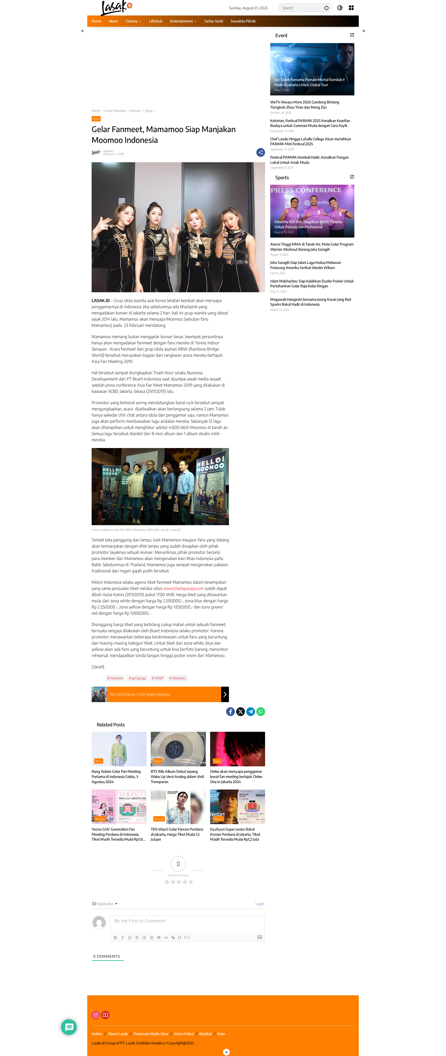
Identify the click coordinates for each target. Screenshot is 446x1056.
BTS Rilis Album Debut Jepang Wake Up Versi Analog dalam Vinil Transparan (177, 776)
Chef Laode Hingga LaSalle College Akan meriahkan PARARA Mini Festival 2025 (310, 141)
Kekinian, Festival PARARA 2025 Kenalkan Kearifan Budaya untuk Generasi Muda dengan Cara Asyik (310, 123)
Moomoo (178, 678)
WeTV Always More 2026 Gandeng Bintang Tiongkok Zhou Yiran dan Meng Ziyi (304, 104)
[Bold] (115, 938)
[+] (187, 937)
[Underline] (129, 938)
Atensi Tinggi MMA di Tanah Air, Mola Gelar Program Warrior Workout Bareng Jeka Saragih (312, 246)
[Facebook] (230, 711)
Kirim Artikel (184, 1033)
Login (259, 903)
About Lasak (118, 1033)
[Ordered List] (144, 938)
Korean (100, 819)
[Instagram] (96, 1015)
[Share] (260, 152)
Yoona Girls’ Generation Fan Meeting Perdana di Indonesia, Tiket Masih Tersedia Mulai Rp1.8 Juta (117, 834)
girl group (139, 678)
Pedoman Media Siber (151, 1033)
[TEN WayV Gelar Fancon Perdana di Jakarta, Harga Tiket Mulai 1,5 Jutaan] (178, 807)
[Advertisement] (178, 70)
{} (180, 937)
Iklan (221, 1033)
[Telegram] (250, 711)
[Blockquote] (158, 938)
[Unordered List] (151, 938)
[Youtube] (105, 1015)
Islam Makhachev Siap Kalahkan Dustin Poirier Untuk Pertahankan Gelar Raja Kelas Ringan (312, 283)
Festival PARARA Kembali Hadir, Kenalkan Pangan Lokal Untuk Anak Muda (309, 160)
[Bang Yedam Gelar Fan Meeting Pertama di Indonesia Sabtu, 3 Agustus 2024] (119, 749)
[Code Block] (166, 938)
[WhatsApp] (260, 711)
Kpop (96, 118)
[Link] (173, 938)
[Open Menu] (351, 8)
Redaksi (108, 151)
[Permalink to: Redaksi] (97, 152)
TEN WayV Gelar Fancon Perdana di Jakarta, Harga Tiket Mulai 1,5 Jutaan (177, 834)
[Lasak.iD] (116, 7)
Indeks (97, 1033)
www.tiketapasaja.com (183, 588)
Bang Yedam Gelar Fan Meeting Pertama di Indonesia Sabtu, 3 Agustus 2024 (116, 776)
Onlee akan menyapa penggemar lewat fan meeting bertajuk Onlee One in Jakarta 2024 (236, 776)
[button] (326, 7)
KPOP (159, 678)
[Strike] (137, 938)
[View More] (352, 35)
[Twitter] (240, 711)
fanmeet (116, 678)
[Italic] (122, 938)
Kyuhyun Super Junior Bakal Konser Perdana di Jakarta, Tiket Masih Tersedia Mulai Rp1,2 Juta (235, 834)
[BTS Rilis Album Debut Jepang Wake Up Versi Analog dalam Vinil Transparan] (178, 749)
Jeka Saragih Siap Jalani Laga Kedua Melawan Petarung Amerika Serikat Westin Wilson (305, 265)
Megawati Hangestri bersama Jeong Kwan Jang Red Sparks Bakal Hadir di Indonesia (310, 301)
